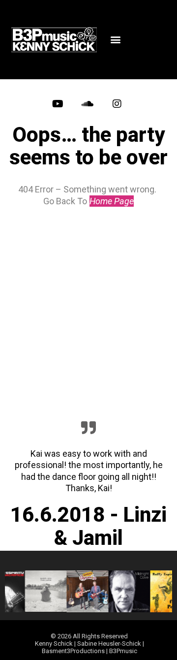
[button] (116, 39)
